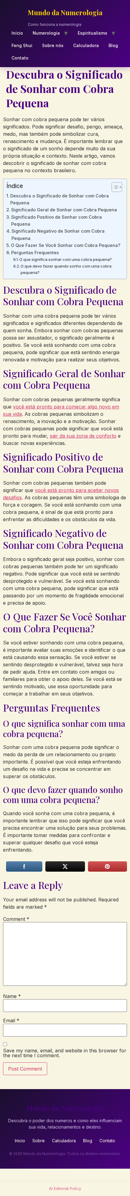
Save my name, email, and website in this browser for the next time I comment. (64, 1053)
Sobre (38, 1140)
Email (11, 1020)
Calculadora (86, 45)
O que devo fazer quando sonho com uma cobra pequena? (66, 269)
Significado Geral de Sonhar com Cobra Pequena (64, 209)
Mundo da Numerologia (65, 12)
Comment (16, 919)
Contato (19, 57)
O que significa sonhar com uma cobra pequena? (65, 259)
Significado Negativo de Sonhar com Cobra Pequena (58, 234)
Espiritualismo (92, 33)
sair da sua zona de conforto (83, 436)
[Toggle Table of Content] (114, 187)
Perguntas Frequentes (35, 252)
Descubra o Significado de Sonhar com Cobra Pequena (59, 199)
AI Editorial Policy (65, 1188)
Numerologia (46, 33)
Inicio (20, 1140)
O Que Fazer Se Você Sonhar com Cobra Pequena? (65, 245)
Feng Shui (21, 45)
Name (12, 996)
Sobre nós (52, 45)
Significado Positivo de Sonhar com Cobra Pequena (56, 220)
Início (17, 33)
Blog (113, 45)
